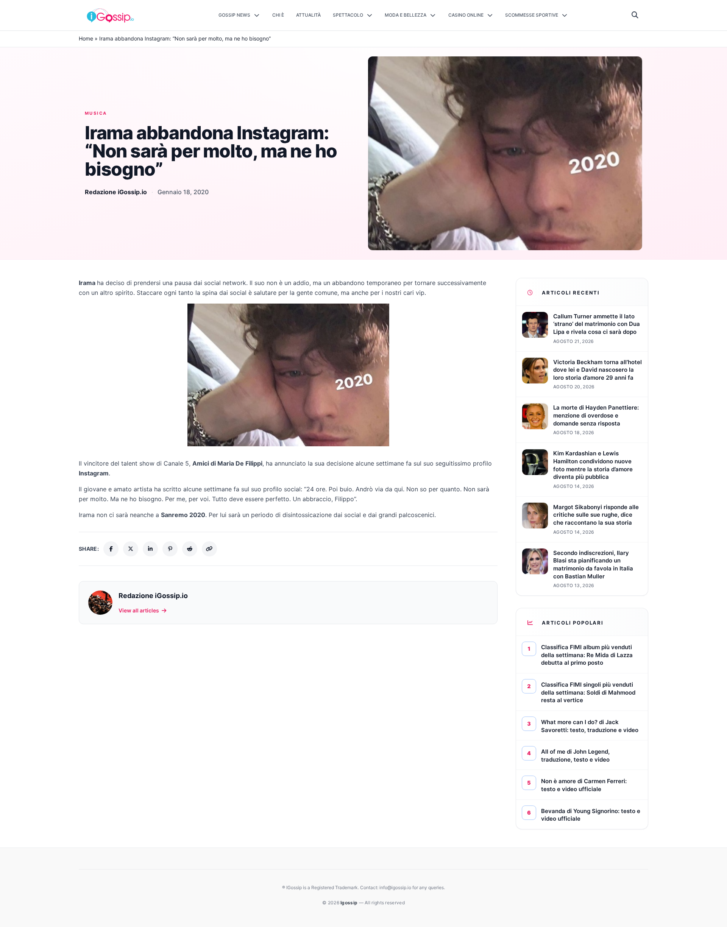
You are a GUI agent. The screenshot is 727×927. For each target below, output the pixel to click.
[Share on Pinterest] (170, 548)
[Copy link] (209, 548)
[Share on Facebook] (111, 548)
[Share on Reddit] (189, 548)
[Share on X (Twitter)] (130, 548)
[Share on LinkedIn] (150, 548)
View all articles (139, 610)
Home (86, 38)
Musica (96, 113)
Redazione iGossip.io (116, 192)
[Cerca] (635, 15)
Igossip (349, 902)
